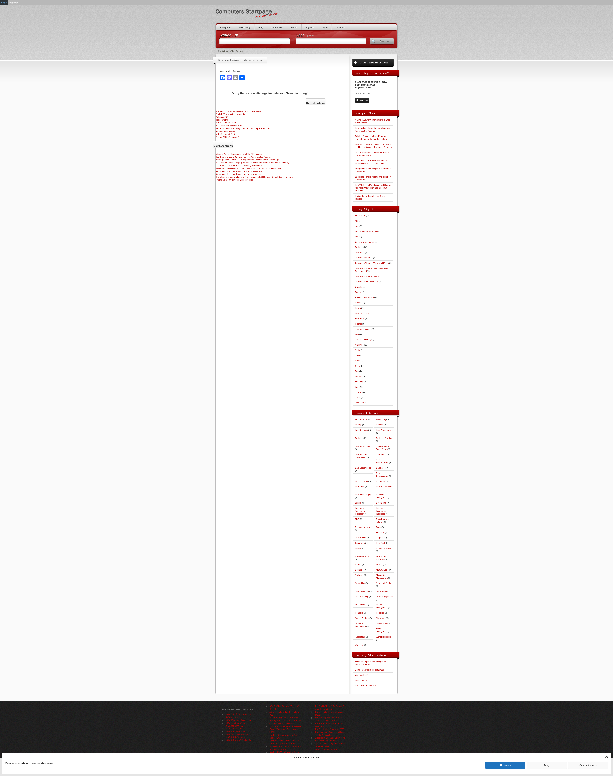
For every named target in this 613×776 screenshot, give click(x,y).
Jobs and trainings (363, 329)
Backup (358, 425)
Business (359, 247)
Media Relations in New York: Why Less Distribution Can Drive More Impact (248, 168)
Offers (357, 366)
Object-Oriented (362, 591)
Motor (357, 355)
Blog (260, 27)
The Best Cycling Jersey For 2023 (329, 729)
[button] (606, 756)
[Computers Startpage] (218, 51)
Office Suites (381, 591)
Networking (360, 583)
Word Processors (383, 637)
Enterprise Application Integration (360, 511)
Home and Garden (363, 313)
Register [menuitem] (13, 2)
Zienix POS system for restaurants (230, 114)
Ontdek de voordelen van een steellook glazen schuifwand (241, 165)
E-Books (358, 287)
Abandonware (361, 419)
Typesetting (360, 637)
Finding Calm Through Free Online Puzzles (234, 180)
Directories (359, 486)
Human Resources (384, 548)
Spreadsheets (382, 623)
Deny (547, 765)
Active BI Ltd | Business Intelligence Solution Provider (239, 111)
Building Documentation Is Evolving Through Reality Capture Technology (247, 160)
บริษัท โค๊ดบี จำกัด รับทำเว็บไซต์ (229, 126)
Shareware (381, 618)
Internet (358, 324)
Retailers (380, 613)
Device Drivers (361, 481)
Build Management (384, 430)
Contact (293, 27)
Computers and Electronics (366, 282)
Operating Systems (384, 597)
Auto (357, 226)
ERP (357, 519)
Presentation (360, 605)
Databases (381, 468)
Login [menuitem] (4, 2)
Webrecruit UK (222, 117)
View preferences (588, 765)
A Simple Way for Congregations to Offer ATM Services (239, 154)
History (358, 548)
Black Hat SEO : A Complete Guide (284, 752)
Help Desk (380, 543)
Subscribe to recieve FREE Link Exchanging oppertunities (371, 84)
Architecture (360, 216)
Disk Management (384, 486)
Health (358, 308)
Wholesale (359, 403)
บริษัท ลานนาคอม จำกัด (236, 732)
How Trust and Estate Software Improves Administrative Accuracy (244, 157)
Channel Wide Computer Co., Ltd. (230, 137)
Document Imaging (363, 495)
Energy (358, 292)
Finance (358, 303)
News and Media (383, 583)
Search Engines (362, 618)
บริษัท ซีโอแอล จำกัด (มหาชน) (238, 720)
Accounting (381, 419)
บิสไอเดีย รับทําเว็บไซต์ (225, 134)
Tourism (358, 392)
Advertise (340, 27)
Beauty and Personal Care (366, 231)
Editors (358, 503)
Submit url (276, 27)
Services (359, 376)
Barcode (379, 425)
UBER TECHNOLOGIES (226, 123)
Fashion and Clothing (364, 297)
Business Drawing (384, 438)
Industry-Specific (362, 556)
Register (310, 27)
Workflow (359, 645)
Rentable (359, 613)
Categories (225, 27)
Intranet (379, 564)
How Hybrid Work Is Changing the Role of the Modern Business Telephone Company (252, 163)
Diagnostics (381, 481)
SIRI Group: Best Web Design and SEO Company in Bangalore (243, 128)
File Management (362, 527)
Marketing (359, 345)
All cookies (505, 765)
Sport (357, 387)
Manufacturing (382, 570)
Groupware (360, 543)
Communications (362, 446)
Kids (357, 334)
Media (357, 350)
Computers (360, 252)
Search (384, 41)
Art (356, 221)
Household (360, 318)
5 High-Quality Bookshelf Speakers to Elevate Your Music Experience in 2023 (285, 729)
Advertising (244, 27)
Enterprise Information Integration (381, 511)
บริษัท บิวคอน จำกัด (234, 729)
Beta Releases (361, 430)
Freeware (380, 532)
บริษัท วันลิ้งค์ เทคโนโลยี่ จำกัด (238, 740)
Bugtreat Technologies (225, 131)
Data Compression (363, 468)
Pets (357, 371)
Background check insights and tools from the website (239, 171)
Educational (381, 503)
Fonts (378, 527)
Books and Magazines (364, 242)
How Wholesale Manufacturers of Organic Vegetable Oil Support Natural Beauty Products (254, 177)
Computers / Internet (364, 258)
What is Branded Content (326, 749)
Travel (357, 397)
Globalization (361, 538)
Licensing (359, 570)
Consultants (381, 454)
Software (225, 51)
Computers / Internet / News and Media (372, 263)
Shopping (359, 382)
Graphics (380, 538)
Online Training (361, 597)
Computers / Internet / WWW (367, 276)
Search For (228, 35)
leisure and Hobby (363, 340)
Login (325, 27)
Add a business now (374, 62)
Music (357, 361)
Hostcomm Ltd (222, 120)
